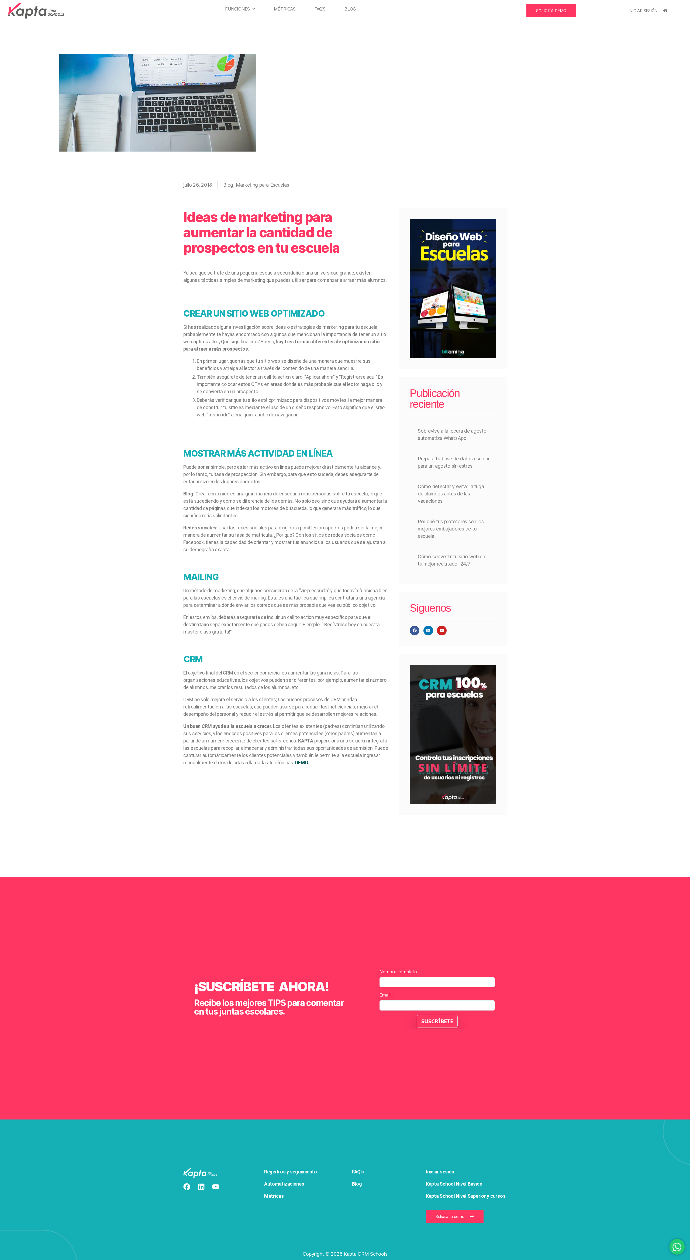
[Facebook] (414, 630)
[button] (240, 9)
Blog (350, 9)
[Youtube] (442, 630)
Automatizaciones (284, 1184)
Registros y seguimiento (291, 1172)
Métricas (285, 9)
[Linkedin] (428, 630)
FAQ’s (320, 9)
